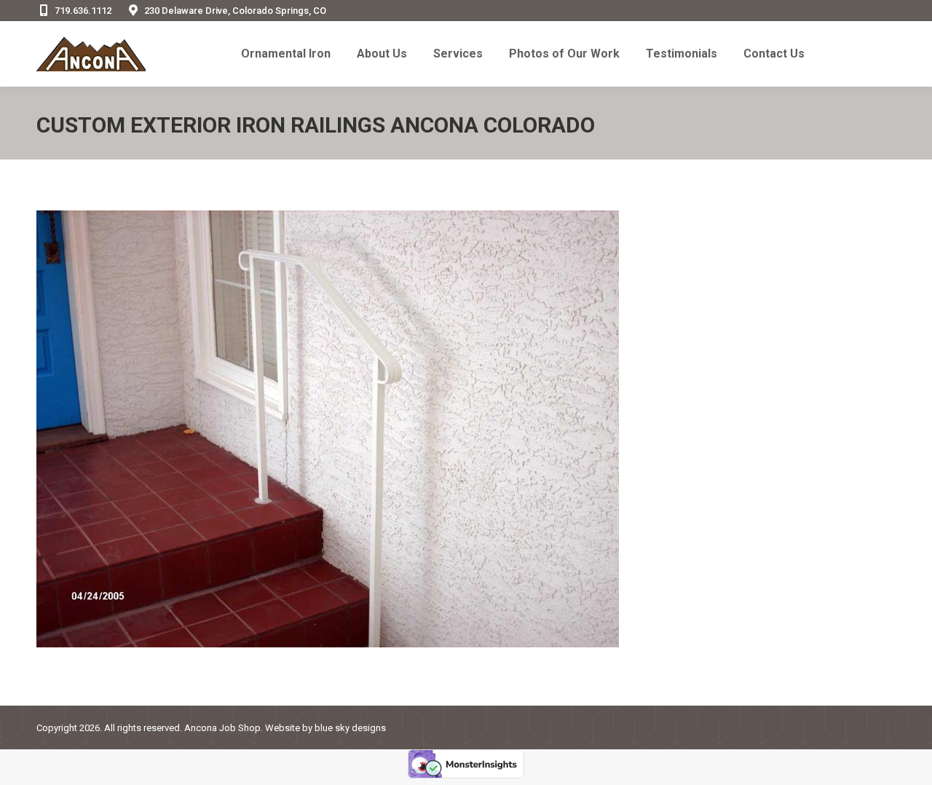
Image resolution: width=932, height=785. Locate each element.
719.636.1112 (83, 10)
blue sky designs (350, 727)
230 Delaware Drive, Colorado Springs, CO (235, 10)
